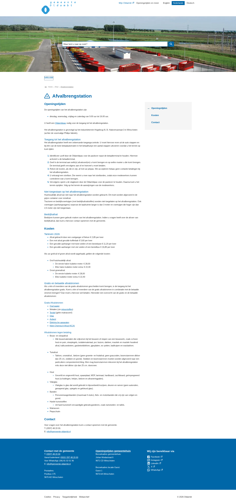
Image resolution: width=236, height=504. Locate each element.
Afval (56, 87)
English (166, 3)
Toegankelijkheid (69, 497)
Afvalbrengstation (67, 87)
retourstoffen (66, 309)
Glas (52, 316)
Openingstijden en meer (147, 3)
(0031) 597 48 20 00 (69, 457)
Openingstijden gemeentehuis (113, 451)
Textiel (52, 312)
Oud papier (55, 306)
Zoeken (171, 44)
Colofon (47, 497)
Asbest (53, 319)
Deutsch (190, 3)
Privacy (56, 497)
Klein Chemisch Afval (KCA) (62, 326)
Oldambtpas (60, 123)
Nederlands (178, 3)
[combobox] (114, 44)
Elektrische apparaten (59, 322)
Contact (155, 122)
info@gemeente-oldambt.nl (59, 431)
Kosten (155, 115)
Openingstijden (159, 108)
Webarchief (84, 497)
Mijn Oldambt (125, 3)
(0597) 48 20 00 (53, 454)
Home (50, 87)
